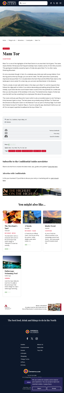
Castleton (6, 48)
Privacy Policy (25, 387)
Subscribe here (52, 167)
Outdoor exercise (27, 151)
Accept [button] (54, 388)
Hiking (44, 151)
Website (8, 122)
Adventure (12, 151)
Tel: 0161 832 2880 (32, 375)
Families (18, 151)
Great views (37, 151)
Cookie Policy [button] (47, 384)
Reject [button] (39, 388)
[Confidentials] (32, 371)
